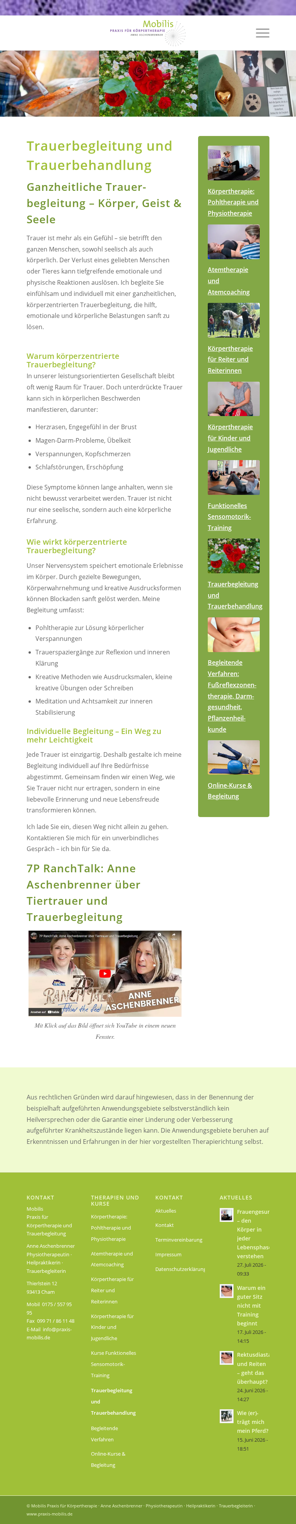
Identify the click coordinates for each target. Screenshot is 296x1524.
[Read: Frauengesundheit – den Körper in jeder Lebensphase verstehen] (227, 1215)
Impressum (168, 1254)
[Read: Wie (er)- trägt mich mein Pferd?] (227, 1416)
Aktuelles (165, 1210)
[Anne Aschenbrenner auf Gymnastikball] (234, 757)
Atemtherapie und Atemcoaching (112, 1259)
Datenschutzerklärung (180, 1269)
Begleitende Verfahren (104, 1434)
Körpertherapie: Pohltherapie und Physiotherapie (111, 1227)
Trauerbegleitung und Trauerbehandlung (113, 1401)
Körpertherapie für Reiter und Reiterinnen (112, 1290)
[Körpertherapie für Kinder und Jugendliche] (234, 399)
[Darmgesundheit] (234, 634)
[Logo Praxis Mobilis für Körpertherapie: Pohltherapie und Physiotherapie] (148, 32)
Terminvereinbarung (178, 1239)
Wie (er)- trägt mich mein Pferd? (252, 1421)
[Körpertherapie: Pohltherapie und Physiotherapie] (234, 163)
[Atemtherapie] (234, 241)
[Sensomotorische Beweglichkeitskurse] (234, 477)
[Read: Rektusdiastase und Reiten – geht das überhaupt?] (227, 1358)
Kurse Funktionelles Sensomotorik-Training (113, 1364)
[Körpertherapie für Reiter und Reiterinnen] (234, 320)
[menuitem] (258, 32)
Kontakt (164, 1225)
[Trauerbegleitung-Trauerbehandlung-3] (234, 556)
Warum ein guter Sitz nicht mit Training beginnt (251, 1305)
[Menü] (258, 32)
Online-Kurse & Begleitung (108, 1459)
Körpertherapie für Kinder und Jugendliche (112, 1327)
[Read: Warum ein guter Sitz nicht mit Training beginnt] (227, 1291)
